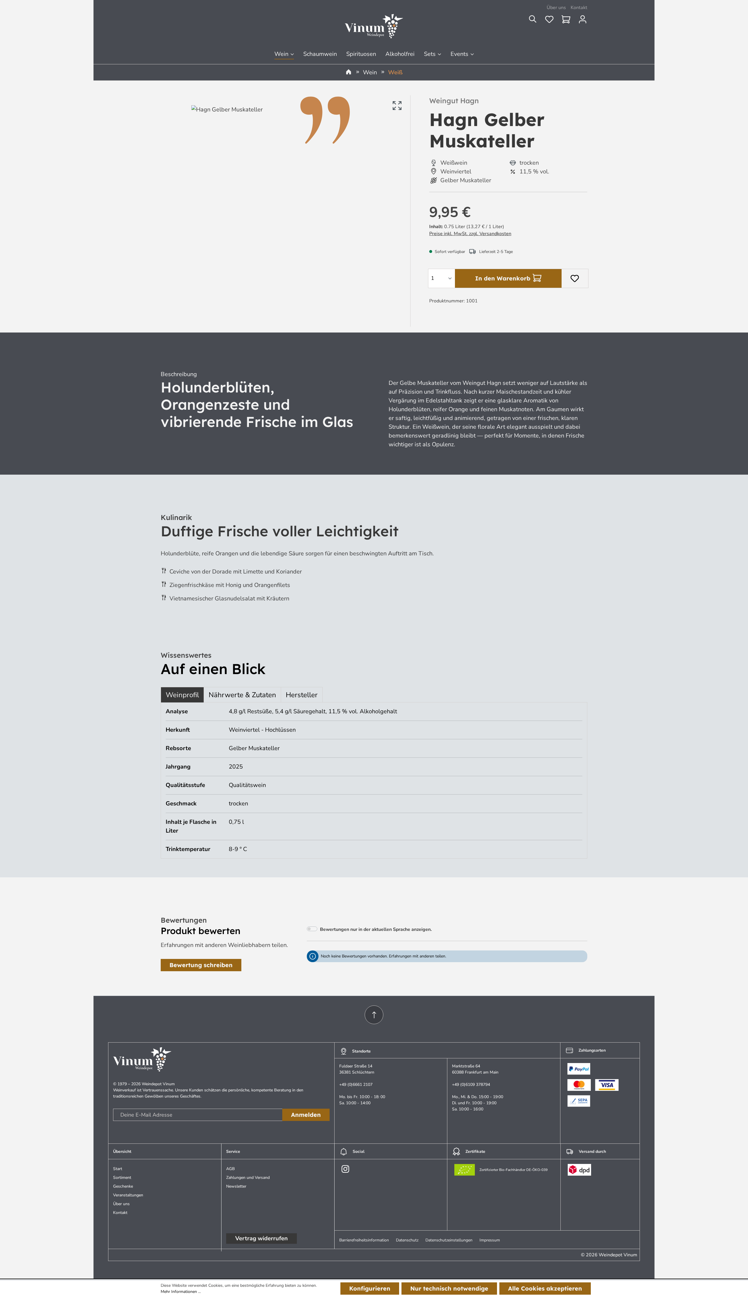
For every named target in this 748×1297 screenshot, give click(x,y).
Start (117, 1169)
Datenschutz (407, 1240)
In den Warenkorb (502, 278)
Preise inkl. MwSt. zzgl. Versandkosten (470, 233)
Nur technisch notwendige (449, 1288)
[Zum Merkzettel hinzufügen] (574, 278)
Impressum (489, 1240)
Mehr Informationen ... (181, 1291)
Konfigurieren (369, 1288)
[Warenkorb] (569, 21)
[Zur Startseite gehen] (374, 26)
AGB (230, 1169)
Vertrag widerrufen (261, 1238)
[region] (282, 208)
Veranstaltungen (128, 1195)
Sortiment (122, 1177)
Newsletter (236, 1186)
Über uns (556, 7)
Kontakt (579, 7)
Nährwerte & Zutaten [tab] (242, 695)
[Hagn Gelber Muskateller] (297, 208)
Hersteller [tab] (302, 695)
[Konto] (582, 21)
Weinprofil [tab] (182, 695)
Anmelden (306, 1114)
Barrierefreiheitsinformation (364, 1240)
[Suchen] (536, 21)
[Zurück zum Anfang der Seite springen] (374, 1014)
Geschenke (123, 1186)
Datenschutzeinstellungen (448, 1240)
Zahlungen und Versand (248, 1177)
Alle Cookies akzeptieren (545, 1288)
